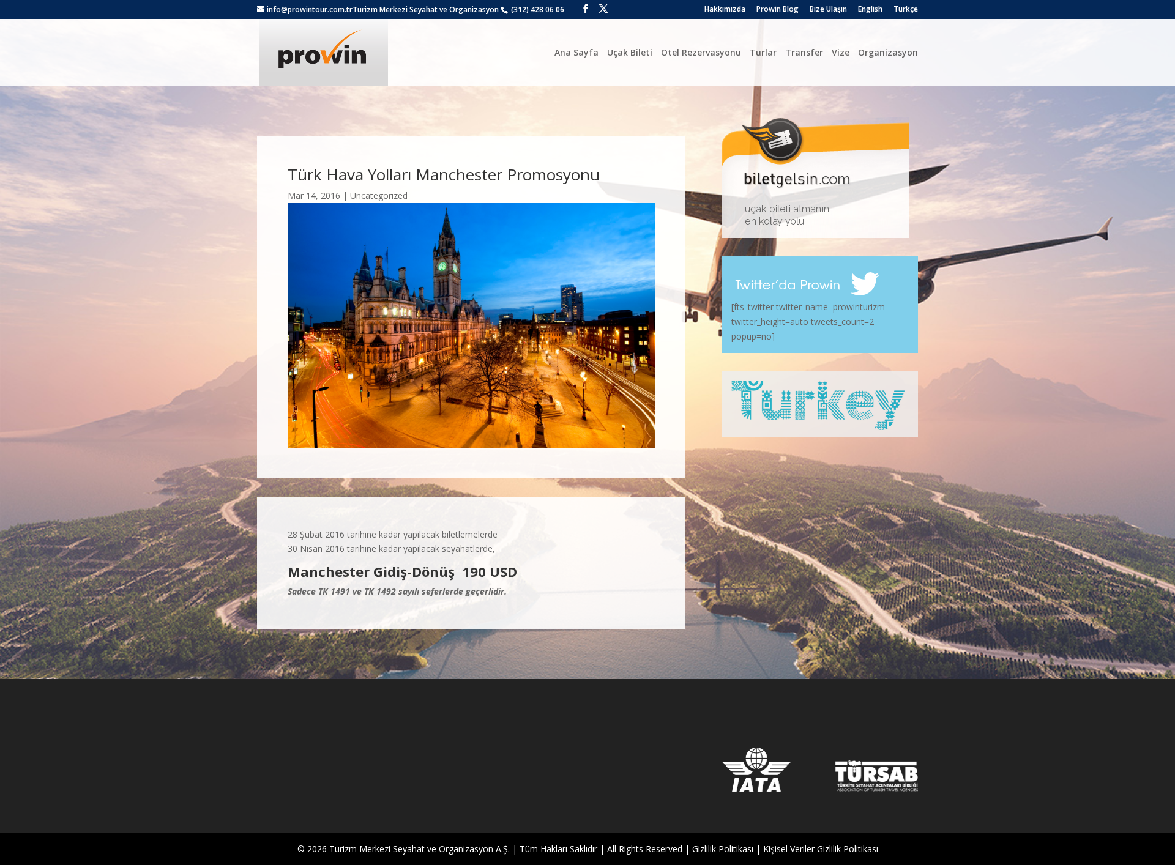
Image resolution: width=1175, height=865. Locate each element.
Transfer (804, 52)
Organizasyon (888, 52)
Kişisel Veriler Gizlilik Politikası (820, 849)
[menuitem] (870, 12)
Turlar (763, 52)
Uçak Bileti (629, 52)
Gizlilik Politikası (722, 849)
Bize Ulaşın (828, 10)
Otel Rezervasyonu (701, 52)
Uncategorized (379, 195)
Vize (840, 52)
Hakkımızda (724, 10)
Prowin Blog (777, 10)
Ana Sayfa (576, 52)
